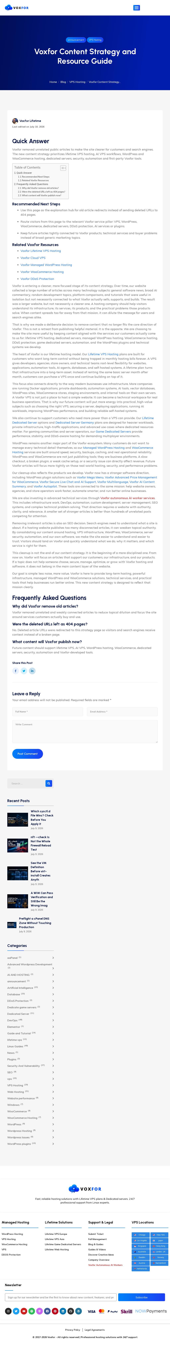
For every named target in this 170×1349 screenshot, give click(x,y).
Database (16, 994)
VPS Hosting (95, 40)
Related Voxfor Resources (35, 180)
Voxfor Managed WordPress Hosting (46, 265)
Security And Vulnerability (26, 1065)
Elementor (15, 1026)
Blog (63, 82)
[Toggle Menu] (136, 8)
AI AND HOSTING (20, 974)
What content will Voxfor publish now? (41, 195)
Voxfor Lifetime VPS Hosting (41, 251)
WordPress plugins (21, 1143)
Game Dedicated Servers (113, 431)
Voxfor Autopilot (45, 486)
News (12, 1052)
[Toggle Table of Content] (61, 168)
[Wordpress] (78, 1311)
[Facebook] (47, 1311)
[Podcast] (39, 1311)
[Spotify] (31, 1311)
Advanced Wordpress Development (29, 966)
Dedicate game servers (23, 1007)
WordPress (16, 1124)
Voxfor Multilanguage (112, 482)
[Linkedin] (63, 1311)
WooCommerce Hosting (24, 1117)
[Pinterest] (55, 1311)
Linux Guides (17, 1046)
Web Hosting (18, 1091)
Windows (15, 1104)
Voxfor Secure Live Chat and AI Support (68, 482)
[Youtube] (24, 1311)
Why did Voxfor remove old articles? (40, 188)
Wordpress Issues (20, 1137)
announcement (76, 40)
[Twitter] (16, 1311)
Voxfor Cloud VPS (33, 258)
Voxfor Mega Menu (90, 477)
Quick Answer (24, 172)
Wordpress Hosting (21, 1130)
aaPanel (14, 957)
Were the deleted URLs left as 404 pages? (43, 191)
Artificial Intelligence (22, 987)
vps (12, 1078)
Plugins (13, 1059)
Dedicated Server (20, 1013)
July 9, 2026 (37, 828)
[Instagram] (8, 1311)
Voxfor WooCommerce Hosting (42, 272)
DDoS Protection (19, 1000)
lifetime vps (17, 1039)
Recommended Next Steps (35, 176)
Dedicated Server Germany (74, 422)
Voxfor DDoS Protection (37, 279)
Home (53, 82)
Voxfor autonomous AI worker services (127, 498)
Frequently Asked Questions (32, 184)
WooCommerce (18, 1111)
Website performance (22, 1098)
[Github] (70, 1311)
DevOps (14, 1020)
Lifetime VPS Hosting (103, 354)
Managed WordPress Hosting (104, 448)
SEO (11, 1072)
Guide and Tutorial (21, 1033)
